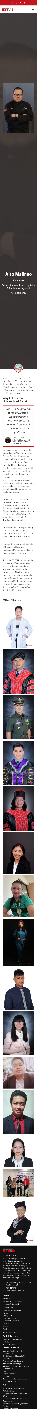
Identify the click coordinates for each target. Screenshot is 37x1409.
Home (6, 1295)
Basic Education (10, 1336)
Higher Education (11, 1348)
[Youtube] (20, 3)
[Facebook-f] (13, 3)
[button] (33, 9)
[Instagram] (16, 3)
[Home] (24, 3)
